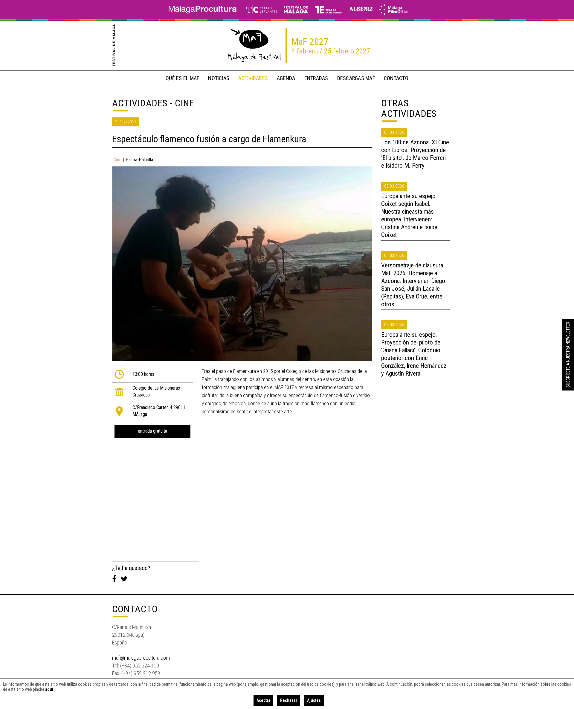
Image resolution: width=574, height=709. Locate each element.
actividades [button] (253, 78)
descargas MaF (356, 78)
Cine (118, 160)
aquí (49, 689)
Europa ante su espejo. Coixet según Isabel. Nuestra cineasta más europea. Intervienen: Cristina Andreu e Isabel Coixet (410, 215)
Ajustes (314, 700)
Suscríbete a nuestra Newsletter (568, 355)
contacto (396, 78)
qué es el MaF (182, 78)
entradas (316, 78)
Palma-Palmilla (139, 160)
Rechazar (288, 700)
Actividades (139, 103)
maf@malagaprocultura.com (141, 658)
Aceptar (263, 700)
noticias (218, 78)
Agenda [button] (286, 78)
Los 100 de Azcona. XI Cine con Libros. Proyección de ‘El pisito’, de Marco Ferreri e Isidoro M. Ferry (415, 154)
